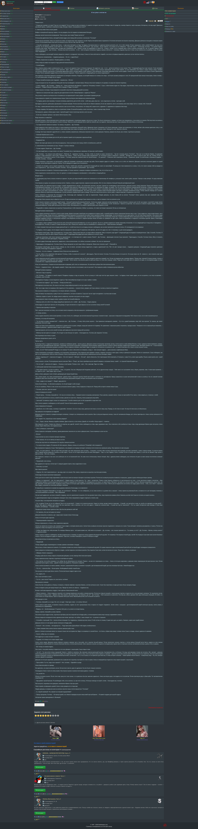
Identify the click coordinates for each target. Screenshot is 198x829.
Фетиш (3, 108)
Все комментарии (171, 11)
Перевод (3, 62)
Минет (3, 51)
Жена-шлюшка (5, 31)
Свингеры (3, 82)
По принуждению (5, 69)
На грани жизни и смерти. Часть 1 (54, 776)
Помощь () (169, 29)
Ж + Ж (55, 801)
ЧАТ (167, 19)
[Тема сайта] (147, 21)
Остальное (4, 59)
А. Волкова (42, 17)
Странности (4, 95)
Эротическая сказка (6, 120)
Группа (3, 26)
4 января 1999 (42, 19)
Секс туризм (4, 85)
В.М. (45, 759)
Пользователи (170, 16)
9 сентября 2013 (50, 780)
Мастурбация (5, 49)
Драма (3, 29)
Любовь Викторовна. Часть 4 (52, 799)
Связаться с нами (170, 31)
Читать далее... (40, 767)
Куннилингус (4, 46)
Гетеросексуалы (5, 23)
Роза (47, 782)
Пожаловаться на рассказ (155, 707)
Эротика (3, 118)
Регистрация (60, 2)
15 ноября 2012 (48, 757)
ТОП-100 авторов (171, 13)
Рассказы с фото (5, 77)
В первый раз (4, 16)
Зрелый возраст (5, 36)
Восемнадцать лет (6, 21)
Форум (167, 21)
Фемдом (3, 105)
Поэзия (3, 74)
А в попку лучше (5, 13)
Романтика (4, 79)
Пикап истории (5, 67)
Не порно (3, 57)
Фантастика (4, 102)
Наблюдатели (5, 54)
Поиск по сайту (170, 26)
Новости (168, 24)
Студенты (4, 97)
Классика (3, 44)
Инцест (3, 41)
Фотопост (3, 110)
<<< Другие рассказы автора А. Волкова (45, 722)
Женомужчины (5, 34)
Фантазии (3, 100)
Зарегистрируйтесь (40, 746)
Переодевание (5, 64)
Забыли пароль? (39, 4)
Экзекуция (4, 113)
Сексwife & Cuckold (6, 87)
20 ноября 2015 (48, 803)
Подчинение (4, 72)
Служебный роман (6, 90)
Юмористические (5, 123)
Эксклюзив (4, 115)
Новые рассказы (5, 11)
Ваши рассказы (5, 18)
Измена (3, 39)
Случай (3, 92)
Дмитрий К (47, 805)
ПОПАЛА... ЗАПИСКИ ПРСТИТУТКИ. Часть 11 (56, 753)
